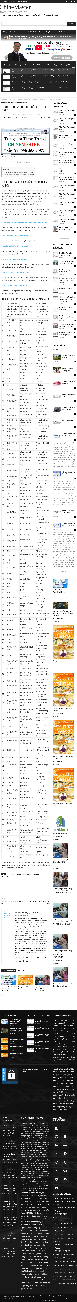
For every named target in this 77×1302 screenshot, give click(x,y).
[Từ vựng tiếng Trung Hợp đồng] (57, 474)
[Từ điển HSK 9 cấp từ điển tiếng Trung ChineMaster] (8, 980)
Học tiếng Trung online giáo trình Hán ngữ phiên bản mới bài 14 (42, 989)
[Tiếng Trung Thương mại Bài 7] (55, 128)
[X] (69, 1)
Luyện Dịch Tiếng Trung (30, 99)
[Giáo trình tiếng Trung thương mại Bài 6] (55, 229)
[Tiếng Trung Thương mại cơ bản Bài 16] (55, 220)
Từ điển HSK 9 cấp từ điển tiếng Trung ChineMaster (8, 989)
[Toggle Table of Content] (32, 169)
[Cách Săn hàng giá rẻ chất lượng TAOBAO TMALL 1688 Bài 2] (55, 279)
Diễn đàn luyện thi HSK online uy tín (14, 285)
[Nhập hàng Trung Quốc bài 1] (55, 290)
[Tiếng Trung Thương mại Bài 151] (55, 111)
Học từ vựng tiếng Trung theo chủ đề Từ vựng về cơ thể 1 (68, 370)
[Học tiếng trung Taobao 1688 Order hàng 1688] (30, 1035)
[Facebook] (63, 1)
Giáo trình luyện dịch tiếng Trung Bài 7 (15, 246)
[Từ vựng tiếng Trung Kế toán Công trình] (57, 525)
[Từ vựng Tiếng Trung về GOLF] (57, 357)
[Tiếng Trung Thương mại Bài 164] (55, 212)
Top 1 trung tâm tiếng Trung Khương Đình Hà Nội (62, 861)
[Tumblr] (22, 122)
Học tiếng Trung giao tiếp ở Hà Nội (13, 259)
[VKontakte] (20, 961)
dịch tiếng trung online (33, 874)
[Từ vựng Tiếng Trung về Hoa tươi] (57, 383)
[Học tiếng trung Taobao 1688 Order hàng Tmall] (30, 1021)
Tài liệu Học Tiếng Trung (15, 99)
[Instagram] (66, 1)
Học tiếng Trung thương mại (60, 104)
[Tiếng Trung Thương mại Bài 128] (55, 120)
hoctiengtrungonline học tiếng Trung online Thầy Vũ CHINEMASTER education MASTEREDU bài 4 (62, 954)
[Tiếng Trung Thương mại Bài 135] (55, 170)
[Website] (56, 1179)
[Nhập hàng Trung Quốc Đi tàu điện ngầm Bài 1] (55, 334)
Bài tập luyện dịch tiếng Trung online (14, 236)
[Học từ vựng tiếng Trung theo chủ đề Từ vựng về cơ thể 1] (57, 370)
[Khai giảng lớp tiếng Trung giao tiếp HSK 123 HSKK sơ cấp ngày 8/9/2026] (4, 1030)
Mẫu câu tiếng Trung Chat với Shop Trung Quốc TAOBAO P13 (67, 299)
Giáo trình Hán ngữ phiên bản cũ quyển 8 (63, 757)
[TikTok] (42, 958)
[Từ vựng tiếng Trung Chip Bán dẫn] (57, 435)
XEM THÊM (21, 971)
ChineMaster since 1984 (60, 833)
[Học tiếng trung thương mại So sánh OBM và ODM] (55, 162)
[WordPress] (24, 961)
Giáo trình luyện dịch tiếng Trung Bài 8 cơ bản (18, 172)
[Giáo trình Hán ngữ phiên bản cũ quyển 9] (4, 1047)
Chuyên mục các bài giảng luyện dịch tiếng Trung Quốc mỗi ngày (24, 222)
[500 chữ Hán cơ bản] (57, 422)
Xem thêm (63, 237)
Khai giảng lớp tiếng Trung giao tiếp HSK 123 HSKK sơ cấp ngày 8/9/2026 (63, 613)
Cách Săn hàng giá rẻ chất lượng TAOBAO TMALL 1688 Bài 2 (67, 280)
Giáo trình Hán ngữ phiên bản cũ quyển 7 (63, 805)
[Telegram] (26, 122)
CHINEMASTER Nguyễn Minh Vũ (12, 117)
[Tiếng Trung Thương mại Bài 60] (55, 203)
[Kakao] (65, 1137)
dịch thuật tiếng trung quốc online (16, 874)
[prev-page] (2, 995)
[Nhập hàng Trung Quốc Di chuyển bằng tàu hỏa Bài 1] (55, 317)
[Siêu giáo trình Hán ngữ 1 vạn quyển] (25, 980)
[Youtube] (74, 1)
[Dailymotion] (17, 958)
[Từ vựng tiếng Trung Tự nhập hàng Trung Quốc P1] (55, 262)
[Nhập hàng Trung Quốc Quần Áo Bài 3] (55, 309)
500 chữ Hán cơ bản (68, 420)
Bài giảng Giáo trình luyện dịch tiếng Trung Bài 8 (20, 174)
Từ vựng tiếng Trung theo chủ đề (62, 347)
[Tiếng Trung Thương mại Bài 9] (55, 195)
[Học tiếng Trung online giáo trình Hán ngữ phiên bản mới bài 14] (42, 980)
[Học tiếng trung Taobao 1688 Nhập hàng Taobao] (30, 1028)
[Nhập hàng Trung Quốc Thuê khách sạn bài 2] (55, 254)
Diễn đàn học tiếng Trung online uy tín (15, 272)
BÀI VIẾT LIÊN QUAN (9, 971)
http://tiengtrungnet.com (21, 915)
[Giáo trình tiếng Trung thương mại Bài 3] (55, 136)
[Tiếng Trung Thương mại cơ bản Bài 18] (55, 145)
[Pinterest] (13, 122)
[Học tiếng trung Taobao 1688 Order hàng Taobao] (30, 1042)
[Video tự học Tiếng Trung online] (57, 512)
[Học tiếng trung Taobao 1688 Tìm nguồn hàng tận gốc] (30, 1050)
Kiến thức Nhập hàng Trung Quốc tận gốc (63, 246)
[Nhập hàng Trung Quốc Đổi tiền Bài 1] (55, 271)
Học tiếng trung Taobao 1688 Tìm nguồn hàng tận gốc (42, 1050)
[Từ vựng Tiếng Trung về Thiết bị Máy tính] (57, 409)
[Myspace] (31, 958)
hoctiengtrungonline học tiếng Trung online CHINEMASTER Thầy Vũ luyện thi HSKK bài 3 (62, 891)
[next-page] (6, 995)
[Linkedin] (17, 122)
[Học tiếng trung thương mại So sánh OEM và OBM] (55, 178)
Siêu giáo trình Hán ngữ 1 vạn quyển (62, 662)
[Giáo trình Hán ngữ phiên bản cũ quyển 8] (4, 1055)
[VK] (31, 122)
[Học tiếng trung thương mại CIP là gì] (55, 153)
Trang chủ (4, 99)
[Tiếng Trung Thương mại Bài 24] (55, 187)
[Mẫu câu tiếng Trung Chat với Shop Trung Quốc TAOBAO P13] (55, 298)
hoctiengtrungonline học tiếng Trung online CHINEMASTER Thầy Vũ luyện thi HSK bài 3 (62, 922)
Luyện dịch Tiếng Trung (8, 876)
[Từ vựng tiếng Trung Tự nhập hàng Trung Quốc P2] (55, 325)
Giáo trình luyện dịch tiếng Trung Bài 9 (39, 902)
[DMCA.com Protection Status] (9, 1083)
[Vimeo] (71, 1)
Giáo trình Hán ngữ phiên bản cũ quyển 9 (63, 709)
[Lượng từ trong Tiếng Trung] (57, 396)
